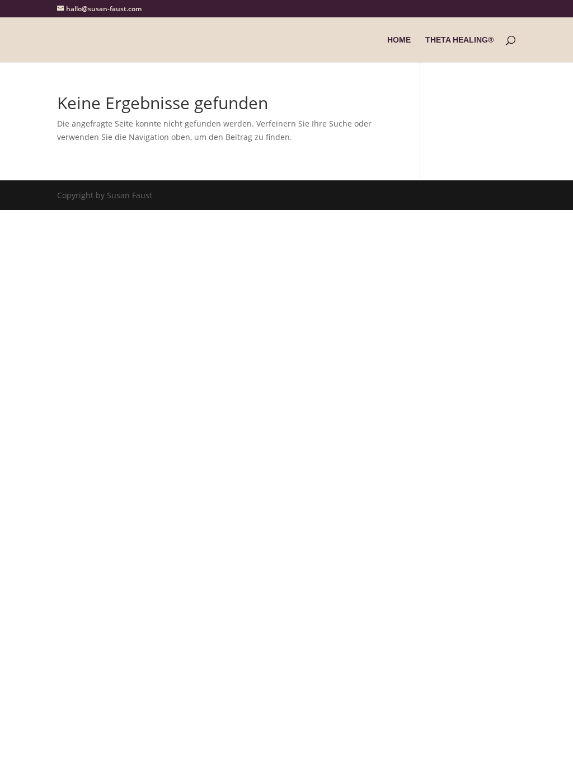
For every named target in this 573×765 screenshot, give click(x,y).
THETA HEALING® (459, 40)
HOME (399, 40)
